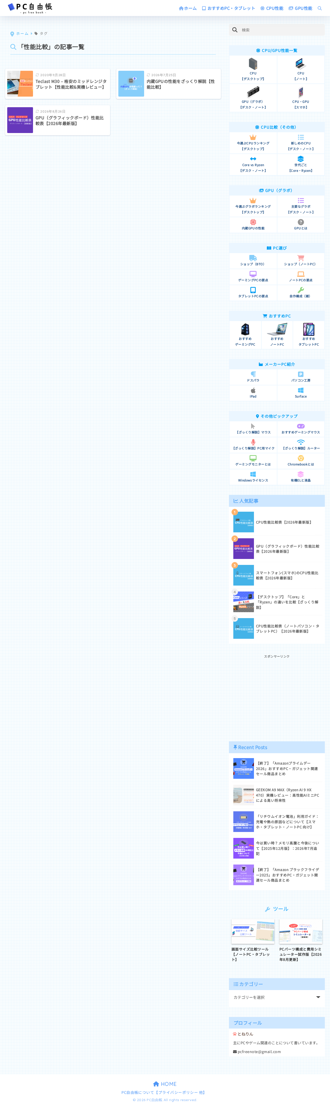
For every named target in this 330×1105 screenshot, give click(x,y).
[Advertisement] (277, 695)
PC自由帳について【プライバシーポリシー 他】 (164, 1092)
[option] (253, 940)
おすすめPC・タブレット (230, 8)
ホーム (190, 8)
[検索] (235, 30)
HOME (168, 1084)
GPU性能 (303, 8)
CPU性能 (274, 8)
